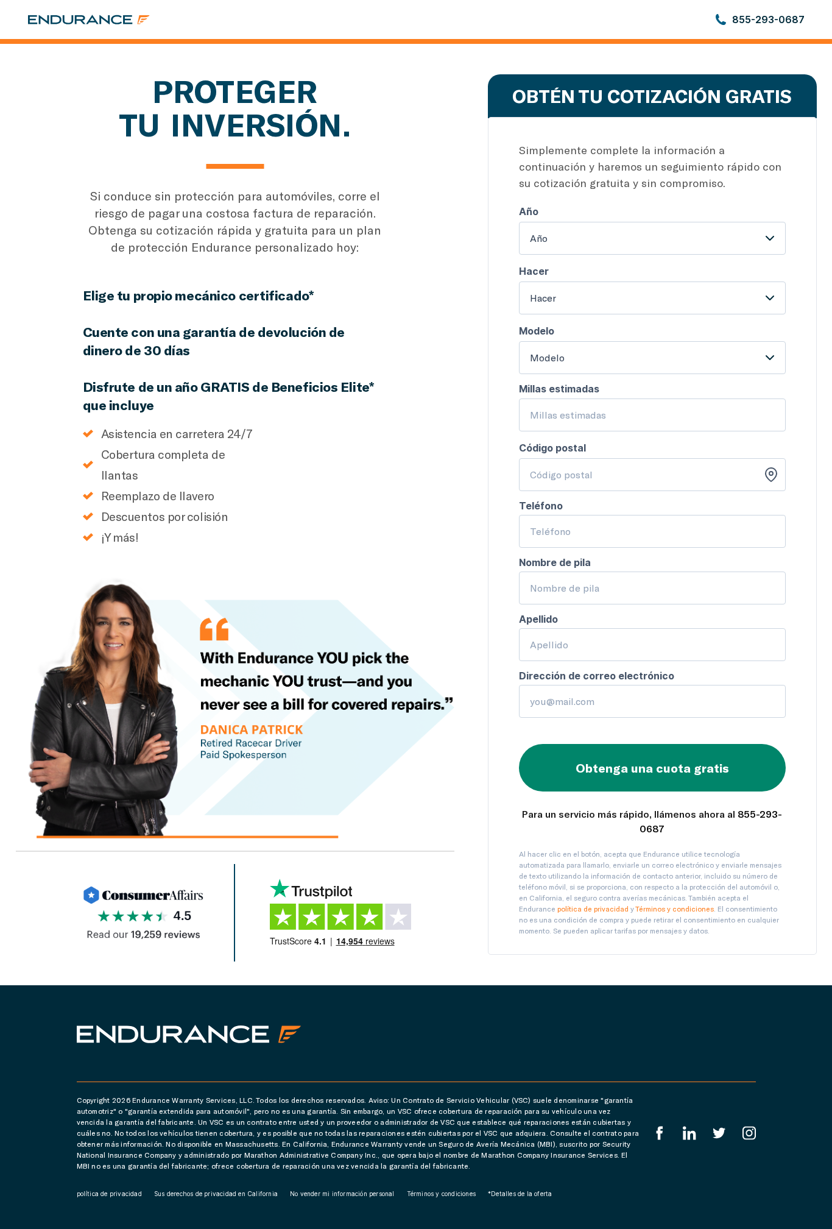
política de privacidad (593, 908)
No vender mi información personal (342, 1193)
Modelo (547, 357)
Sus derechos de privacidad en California (216, 1193)
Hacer (543, 297)
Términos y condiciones (674, 908)
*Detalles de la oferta (520, 1193)
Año (539, 238)
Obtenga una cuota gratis (652, 767)
